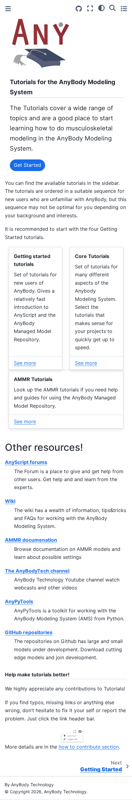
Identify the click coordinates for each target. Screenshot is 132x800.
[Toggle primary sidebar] (8, 8)
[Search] (112, 7)
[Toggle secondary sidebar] (124, 8)
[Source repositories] (78, 9)
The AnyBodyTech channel (37, 571)
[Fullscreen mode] (90, 8)
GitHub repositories (28, 632)
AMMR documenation (31, 540)
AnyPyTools (19, 601)
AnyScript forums (26, 462)
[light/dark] (101, 7)
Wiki (10, 501)
